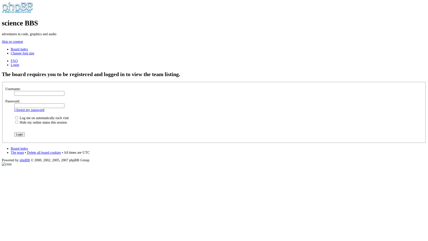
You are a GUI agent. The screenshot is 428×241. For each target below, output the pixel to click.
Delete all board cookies (44, 152)
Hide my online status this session (43, 122)
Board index (19, 49)
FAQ (14, 61)
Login (15, 65)
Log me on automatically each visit (44, 118)
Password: (12, 101)
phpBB (25, 160)
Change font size (22, 53)
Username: (13, 89)
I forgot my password (29, 110)
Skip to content (12, 42)
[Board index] (17, 12)
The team (17, 152)
